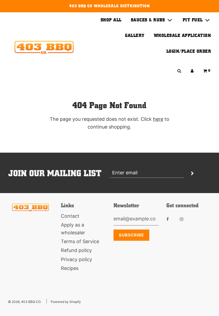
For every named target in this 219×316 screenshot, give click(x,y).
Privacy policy (76, 259)
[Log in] (192, 71)
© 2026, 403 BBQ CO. (24, 302)
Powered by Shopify (66, 302)
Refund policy (76, 250)
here (158, 119)
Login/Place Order (188, 51)
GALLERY (134, 35)
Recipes (70, 268)
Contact (70, 216)
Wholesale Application (182, 35)
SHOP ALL (111, 20)
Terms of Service (80, 241)
